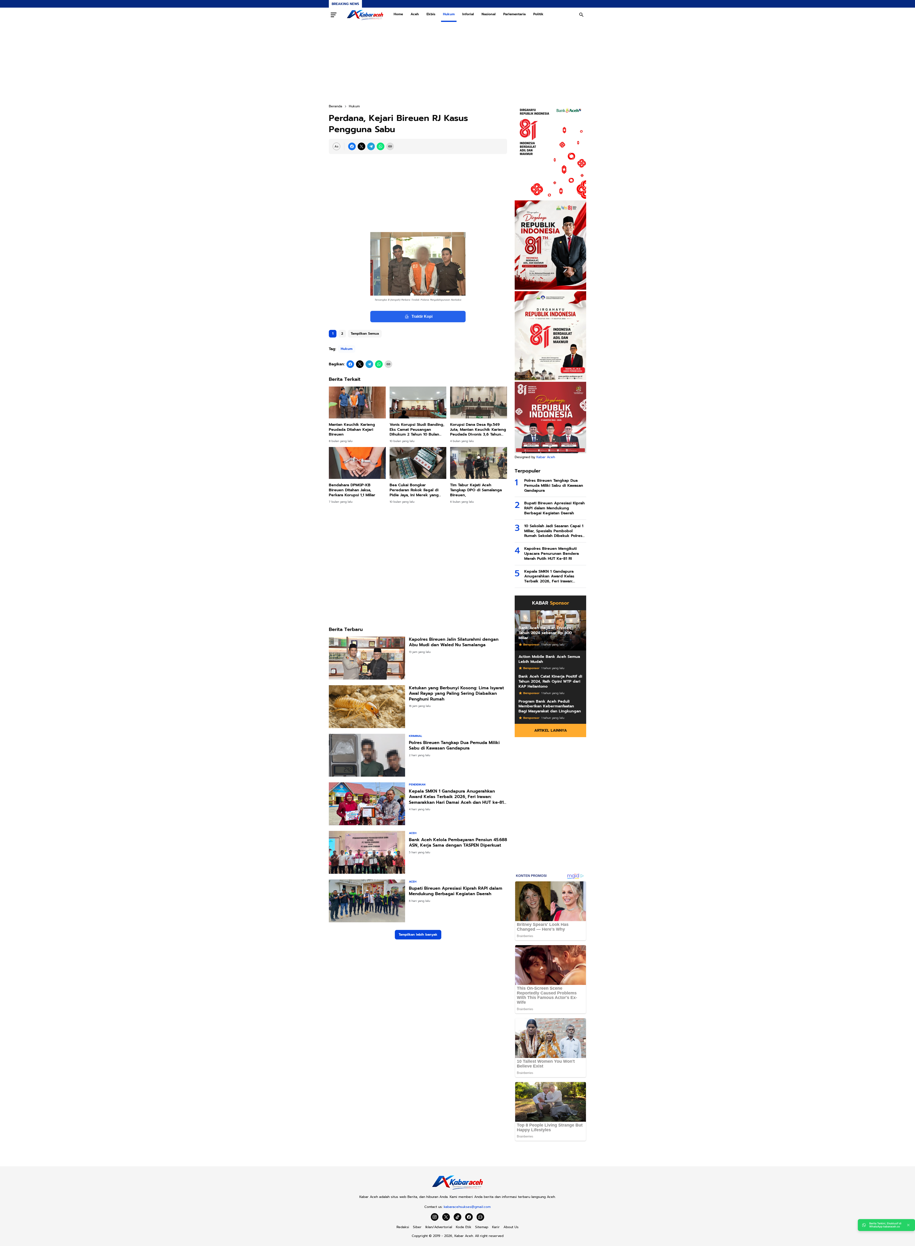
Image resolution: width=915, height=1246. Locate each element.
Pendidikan (417, 784)
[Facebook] (352, 146)
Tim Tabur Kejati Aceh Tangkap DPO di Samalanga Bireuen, (476, 490)
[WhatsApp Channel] (480, 1217)
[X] (361, 146)
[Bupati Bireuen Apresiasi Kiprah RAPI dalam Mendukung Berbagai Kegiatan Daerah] (367, 900)
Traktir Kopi (422, 316)
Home (398, 14)
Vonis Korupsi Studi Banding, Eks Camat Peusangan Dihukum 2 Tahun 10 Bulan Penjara (417, 429)
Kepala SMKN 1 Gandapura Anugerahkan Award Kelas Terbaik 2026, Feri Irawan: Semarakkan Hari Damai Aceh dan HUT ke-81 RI (456, 797)
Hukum (449, 14)
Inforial (468, 14)
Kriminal (415, 736)
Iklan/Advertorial (438, 1227)
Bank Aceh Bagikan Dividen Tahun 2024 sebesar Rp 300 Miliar (545, 632)
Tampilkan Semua (365, 333)
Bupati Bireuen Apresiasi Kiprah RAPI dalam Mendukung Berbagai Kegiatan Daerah (455, 891)
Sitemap (481, 1227)
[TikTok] (457, 1217)
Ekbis (431, 14)
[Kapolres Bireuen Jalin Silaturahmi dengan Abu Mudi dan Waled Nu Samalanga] (367, 658)
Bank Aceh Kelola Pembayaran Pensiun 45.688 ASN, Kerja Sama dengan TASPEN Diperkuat (458, 842)
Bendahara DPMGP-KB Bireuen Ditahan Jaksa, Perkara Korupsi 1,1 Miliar (352, 490)
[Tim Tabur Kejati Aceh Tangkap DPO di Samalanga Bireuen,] (478, 463)
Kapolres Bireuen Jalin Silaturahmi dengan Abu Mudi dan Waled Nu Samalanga (453, 642)
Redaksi (402, 1227)
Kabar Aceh (545, 457)
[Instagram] (434, 1217)
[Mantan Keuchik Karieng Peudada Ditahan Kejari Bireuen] (357, 402)
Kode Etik (463, 1227)
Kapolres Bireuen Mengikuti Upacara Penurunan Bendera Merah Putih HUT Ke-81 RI (551, 553)
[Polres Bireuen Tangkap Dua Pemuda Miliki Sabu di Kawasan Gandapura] (367, 755)
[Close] (908, 1225)
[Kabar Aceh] (365, 15)
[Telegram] (371, 146)
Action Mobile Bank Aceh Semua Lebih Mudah (549, 659)
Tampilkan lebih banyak (418, 934)
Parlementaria (514, 14)
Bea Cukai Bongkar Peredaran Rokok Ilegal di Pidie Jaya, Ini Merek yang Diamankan (414, 490)
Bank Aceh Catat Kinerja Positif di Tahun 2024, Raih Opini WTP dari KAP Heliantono (550, 681)
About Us (510, 1227)
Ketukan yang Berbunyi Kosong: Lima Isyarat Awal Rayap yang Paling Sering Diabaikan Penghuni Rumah (456, 693)
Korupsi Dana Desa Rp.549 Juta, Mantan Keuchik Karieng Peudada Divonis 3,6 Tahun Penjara (478, 429)
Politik (538, 14)
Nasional (489, 14)
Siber (417, 1227)
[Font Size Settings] (336, 146)
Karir (496, 1227)
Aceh (415, 14)
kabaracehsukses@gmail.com (467, 1206)
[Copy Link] (390, 146)
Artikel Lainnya (550, 730)
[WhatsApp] (380, 146)
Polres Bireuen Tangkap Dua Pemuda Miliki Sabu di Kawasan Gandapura (454, 745)
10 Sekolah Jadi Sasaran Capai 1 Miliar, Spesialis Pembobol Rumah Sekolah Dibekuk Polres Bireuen (553, 531)
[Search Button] (581, 15)
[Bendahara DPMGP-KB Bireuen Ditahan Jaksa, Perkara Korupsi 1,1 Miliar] (357, 463)
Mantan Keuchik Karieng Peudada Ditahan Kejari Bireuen (352, 429)
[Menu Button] (333, 15)
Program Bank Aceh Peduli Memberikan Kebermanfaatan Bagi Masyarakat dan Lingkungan (549, 706)
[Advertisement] (457, 63)
